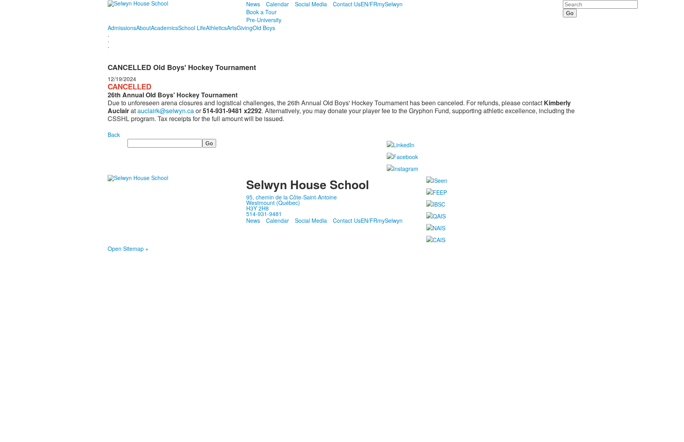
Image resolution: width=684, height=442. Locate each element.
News (253, 4)
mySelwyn (390, 4)
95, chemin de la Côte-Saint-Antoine (291, 197)
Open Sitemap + (128, 248)
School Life (192, 28)
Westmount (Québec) (273, 203)
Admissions (122, 28)
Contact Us (347, 4)
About (143, 28)
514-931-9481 (264, 214)
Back (114, 134)
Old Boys (264, 28)
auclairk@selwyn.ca (165, 110)
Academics (164, 28)
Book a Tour (261, 12)
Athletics (216, 28)
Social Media (311, 4)
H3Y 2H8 (257, 208)
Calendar (277, 4)
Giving (245, 28)
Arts (232, 28)
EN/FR (369, 4)
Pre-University (263, 20)
